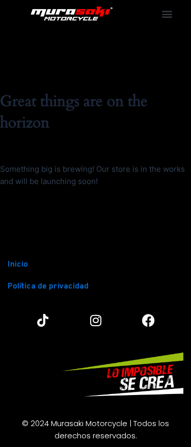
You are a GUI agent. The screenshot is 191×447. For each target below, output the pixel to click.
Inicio (18, 264)
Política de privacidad (48, 286)
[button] (167, 13)
